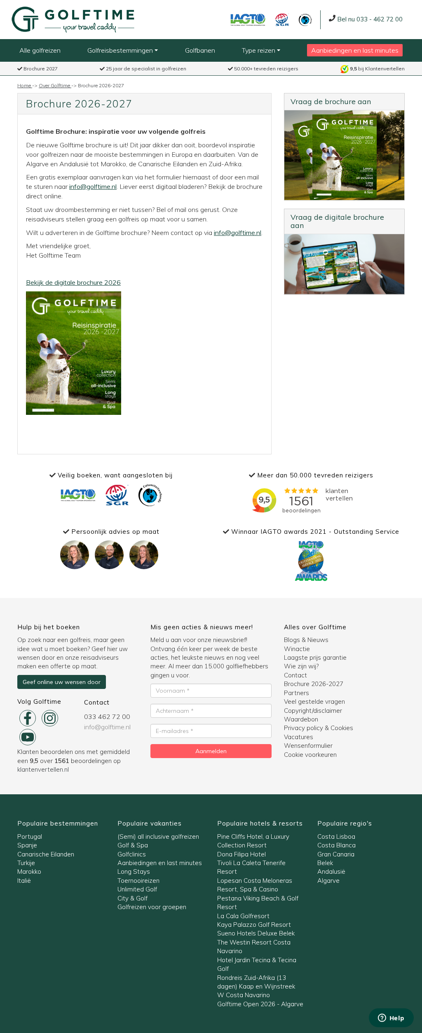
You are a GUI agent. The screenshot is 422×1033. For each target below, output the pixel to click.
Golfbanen (200, 50)
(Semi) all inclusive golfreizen (158, 836)
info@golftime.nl (93, 186)
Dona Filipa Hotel (241, 854)
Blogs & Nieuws (306, 640)
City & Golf (132, 898)
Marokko (29, 871)
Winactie (297, 649)
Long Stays (133, 871)
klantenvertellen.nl (43, 769)
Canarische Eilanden (45, 854)
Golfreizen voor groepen (151, 907)
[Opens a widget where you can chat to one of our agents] (391, 1018)
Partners (296, 693)
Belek (325, 863)
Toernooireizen (138, 880)
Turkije (26, 863)
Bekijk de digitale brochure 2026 (73, 282)
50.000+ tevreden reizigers (265, 68)
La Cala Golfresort (243, 916)
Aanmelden (211, 751)
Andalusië (331, 871)
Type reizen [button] (259, 50)
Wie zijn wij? (301, 666)
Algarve (328, 880)
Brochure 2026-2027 (313, 684)
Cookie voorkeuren (310, 754)
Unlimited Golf (137, 889)
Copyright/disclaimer (313, 710)
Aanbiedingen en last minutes (355, 50)
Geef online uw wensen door (62, 682)
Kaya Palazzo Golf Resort (254, 924)
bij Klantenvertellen (377, 68)
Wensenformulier (308, 745)
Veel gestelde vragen (314, 701)
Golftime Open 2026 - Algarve (260, 1004)
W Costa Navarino (243, 995)
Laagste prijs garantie (315, 657)
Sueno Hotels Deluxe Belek (256, 933)
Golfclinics (131, 854)
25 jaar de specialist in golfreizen (145, 68)
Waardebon (301, 719)
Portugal (29, 836)
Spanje (27, 845)
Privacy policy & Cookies (318, 728)
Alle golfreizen (40, 50)
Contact (295, 675)
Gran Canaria (335, 854)
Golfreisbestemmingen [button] (121, 50)
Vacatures (298, 737)
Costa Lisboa (336, 836)
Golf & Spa (132, 845)
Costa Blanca (336, 845)
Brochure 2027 (40, 68)
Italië (24, 880)
